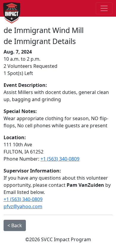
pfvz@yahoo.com (23, 206)
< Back (14, 225)
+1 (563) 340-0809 (59, 159)
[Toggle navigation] (104, 8)
